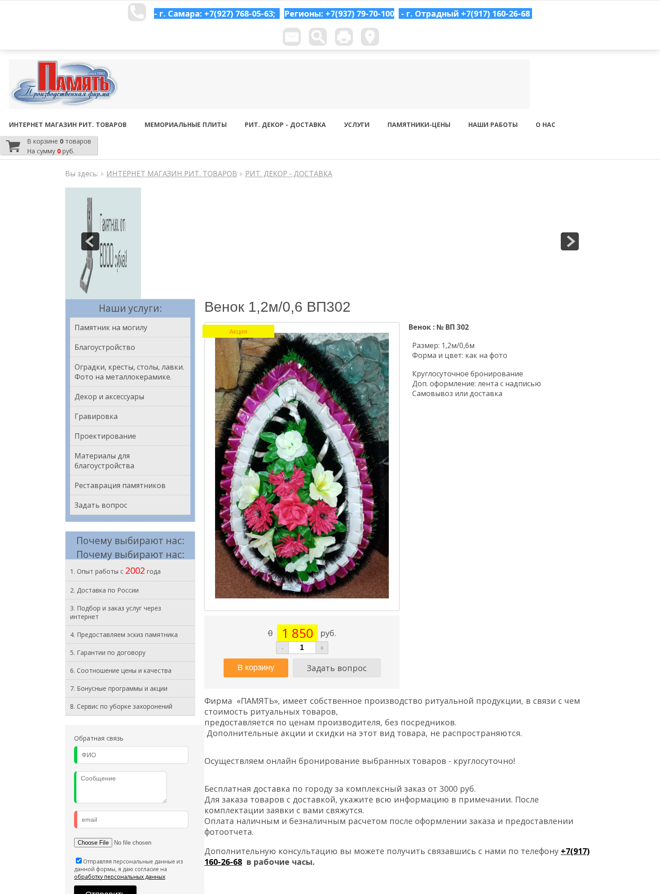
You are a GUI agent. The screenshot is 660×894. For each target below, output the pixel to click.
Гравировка (96, 416)
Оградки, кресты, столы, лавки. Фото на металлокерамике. (129, 372)
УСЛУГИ (357, 124)
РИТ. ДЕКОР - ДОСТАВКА (285, 124)
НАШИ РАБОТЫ (493, 124)
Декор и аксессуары (109, 396)
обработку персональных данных (119, 877)
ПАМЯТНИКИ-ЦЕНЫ (418, 124)
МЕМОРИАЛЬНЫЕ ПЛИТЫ (186, 124)
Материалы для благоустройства (104, 461)
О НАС (545, 124)
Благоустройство (105, 347)
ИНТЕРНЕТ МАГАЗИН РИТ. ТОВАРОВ (68, 124)
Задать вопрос (101, 505)
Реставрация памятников (120, 485)
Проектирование (105, 436)
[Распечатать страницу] (344, 37)
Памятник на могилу (111, 327)
